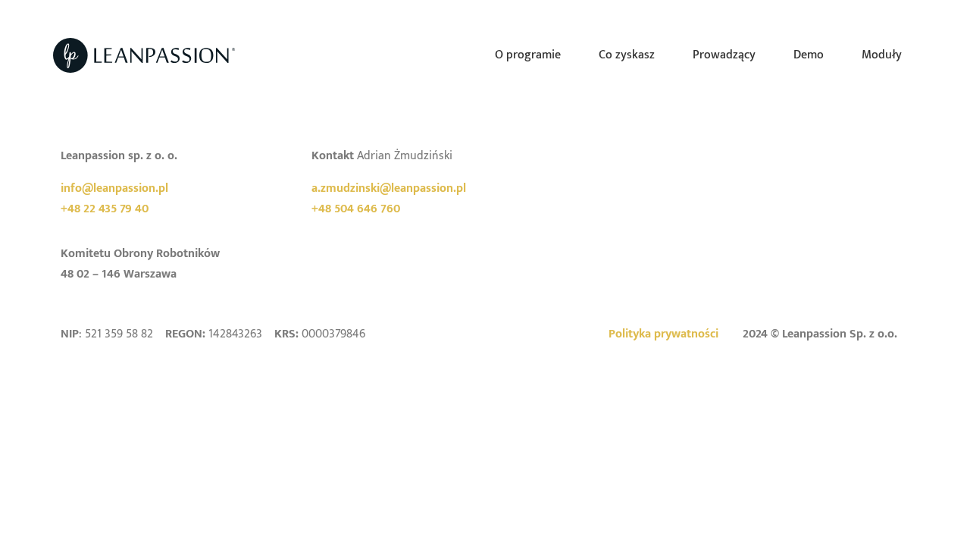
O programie (528, 55)
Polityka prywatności (663, 334)
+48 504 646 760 (355, 209)
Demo (808, 55)
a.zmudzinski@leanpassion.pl (388, 188)
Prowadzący (724, 55)
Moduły (882, 55)
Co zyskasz (627, 55)
